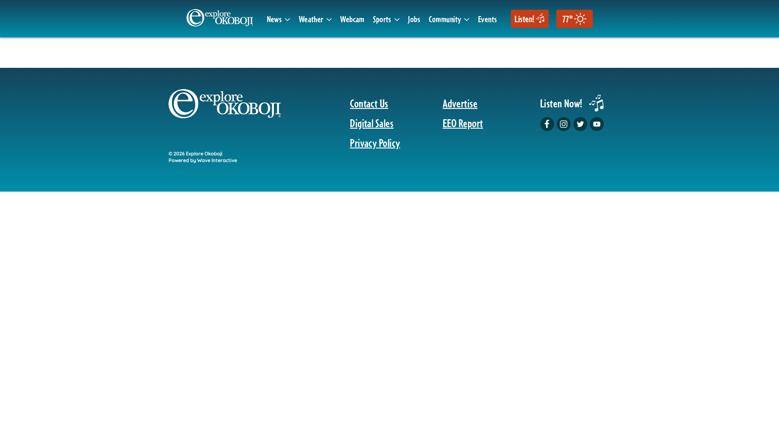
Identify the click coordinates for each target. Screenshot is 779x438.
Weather (311, 18)
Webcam (352, 18)
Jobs (414, 18)
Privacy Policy (375, 143)
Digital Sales (371, 123)
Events (487, 18)
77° (567, 19)
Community (445, 18)
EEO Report (463, 123)
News (274, 18)
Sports (382, 18)
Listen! (524, 19)
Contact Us (369, 103)
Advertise (460, 103)
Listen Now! (561, 103)
